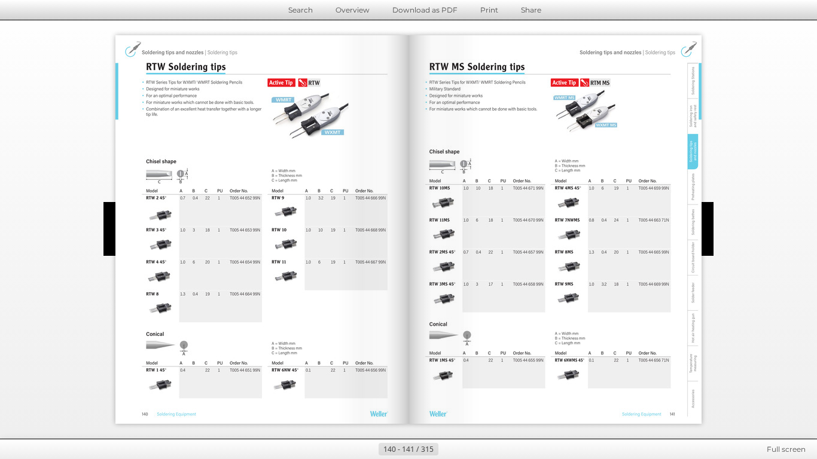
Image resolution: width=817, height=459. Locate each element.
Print (489, 9)
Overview (353, 9)
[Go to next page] (448, 449)
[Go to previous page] (369, 449)
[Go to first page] (349, 449)
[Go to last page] (467, 449)
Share (531, 9)
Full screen (786, 449)
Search (300, 9)
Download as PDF (425, 9)
